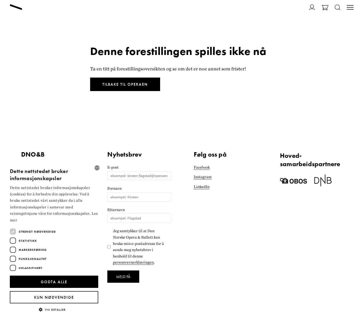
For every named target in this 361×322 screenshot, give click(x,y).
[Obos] (293, 182)
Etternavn (116, 209)
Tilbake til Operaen (125, 84)
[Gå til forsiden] (16, 7)
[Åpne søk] (337, 7)
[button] (54, 309)
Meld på (123, 276)
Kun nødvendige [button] (54, 297)
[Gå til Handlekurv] (325, 8)
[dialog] (54, 239)
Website (114, 148)
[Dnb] (323, 182)
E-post (113, 167)
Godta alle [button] (54, 281)
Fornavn (114, 188)
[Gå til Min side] (309, 7)
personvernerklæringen (133, 262)
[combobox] (97, 167)
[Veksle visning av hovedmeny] (350, 8)
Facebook (202, 167)
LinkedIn (201, 186)
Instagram (203, 176)
